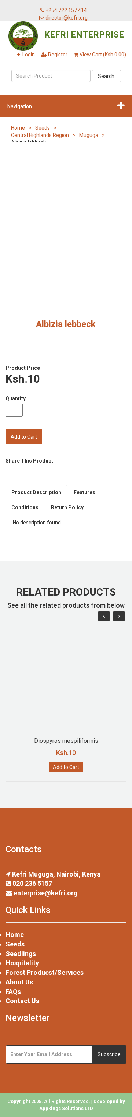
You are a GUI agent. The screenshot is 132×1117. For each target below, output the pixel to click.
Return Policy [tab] (67, 507)
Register (57, 54)
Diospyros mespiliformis (66, 740)
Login (28, 54)
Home (18, 128)
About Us (19, 982)
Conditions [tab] (24, 507)
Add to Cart (66, 767)
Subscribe (109, 1054)
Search (106, 76)
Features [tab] (84, 492)
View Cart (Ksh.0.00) (102, 54)
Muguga (88, 135)
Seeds (42, 128)
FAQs (13, 991)
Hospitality (22, 963)
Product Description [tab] (36, 492)
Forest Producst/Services (45, 972)
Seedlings (21, 954)
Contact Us (22, 1001)
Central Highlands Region (40, 135)
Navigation (19, 106)
